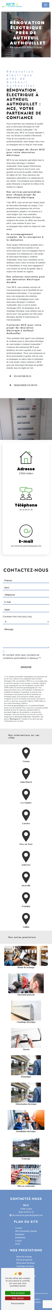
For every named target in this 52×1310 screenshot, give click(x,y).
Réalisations (20, 1237)
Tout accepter (18, 1293)
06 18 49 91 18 (26, 510)
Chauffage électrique (25, 1266)
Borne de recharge (24, 1256)
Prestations (19, 1234)
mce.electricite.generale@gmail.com (26, 546)
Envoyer (26, 667)
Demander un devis (25, 385)
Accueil (18, 1228)
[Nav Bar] (45, 5)
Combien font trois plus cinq (17, 616)
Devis (17, 1244)
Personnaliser (18, 1303)
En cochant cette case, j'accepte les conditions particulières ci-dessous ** (22, 656)
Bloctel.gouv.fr (15, 719)
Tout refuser (18, 1298)
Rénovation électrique (25, 1263)
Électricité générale (24, 1260)
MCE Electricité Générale (26, 1231)
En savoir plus (22, 376)
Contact (18, 1241)
